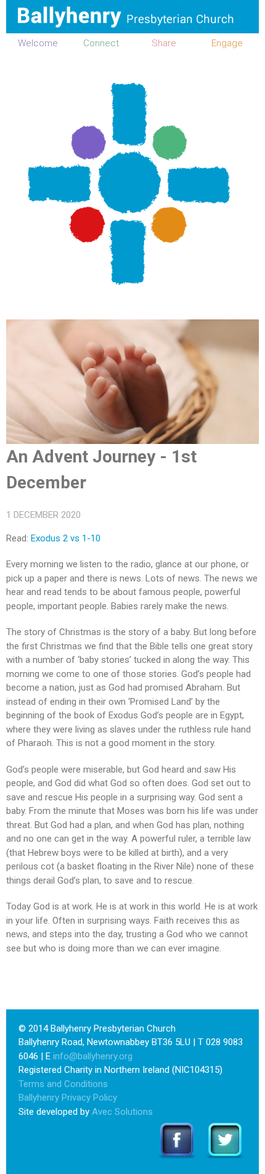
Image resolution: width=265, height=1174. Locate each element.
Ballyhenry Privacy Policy (67, 1097)
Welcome (38, 43)
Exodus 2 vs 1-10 (65, 538)
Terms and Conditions (63, 1084)
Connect (101, 43)
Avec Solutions (122, 1111)
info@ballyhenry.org (92, 1056)
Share (164, 43)
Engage (227, 43)
